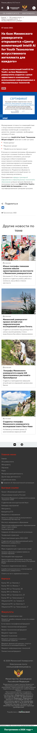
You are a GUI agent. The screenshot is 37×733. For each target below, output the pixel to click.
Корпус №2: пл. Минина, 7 (10, 586)
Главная (4, 459)
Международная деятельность (12, 474)
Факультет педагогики (9, 633)
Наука (3, 471)
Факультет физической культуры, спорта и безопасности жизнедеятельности (16, 644)
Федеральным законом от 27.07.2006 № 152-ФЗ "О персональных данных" (18, 699)
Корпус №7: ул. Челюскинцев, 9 (12, 598)
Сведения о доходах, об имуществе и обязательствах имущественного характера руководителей (18, 705)
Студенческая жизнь (8, 480)
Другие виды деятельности (10, 477)
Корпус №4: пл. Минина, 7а (10, 592)
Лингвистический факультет (11, 651)
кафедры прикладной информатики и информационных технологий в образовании (18, 180)
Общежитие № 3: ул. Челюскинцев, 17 (14, 607)
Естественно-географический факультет (15, 624)
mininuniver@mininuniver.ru (18, 667)
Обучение (4, 468)
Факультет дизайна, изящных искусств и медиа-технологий (18, 620)
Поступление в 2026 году (17, 729)
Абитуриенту (28, 13)
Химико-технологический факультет (14, 627)
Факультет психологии (9, 636)
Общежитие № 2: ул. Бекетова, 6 (12, 604)
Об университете (11, 13)
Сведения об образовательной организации (18, 483)
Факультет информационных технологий (15, 648)
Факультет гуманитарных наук (11, 616)
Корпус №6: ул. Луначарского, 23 (13, 595)
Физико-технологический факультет (14, 630)
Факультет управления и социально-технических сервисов (14, 639)
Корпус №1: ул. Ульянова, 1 (10, 583)
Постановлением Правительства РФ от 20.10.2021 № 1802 (18, 701)
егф (3, 88)
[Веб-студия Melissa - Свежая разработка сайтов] (24, 712)
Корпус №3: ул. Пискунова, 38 (12, 589)
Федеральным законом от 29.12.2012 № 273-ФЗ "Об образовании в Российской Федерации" (18, 696)
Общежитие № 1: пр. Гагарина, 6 (12, 601)
